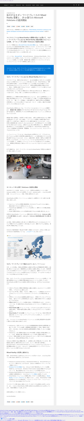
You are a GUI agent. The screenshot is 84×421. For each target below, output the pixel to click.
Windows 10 (12, 5)
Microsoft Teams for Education (63, 411)
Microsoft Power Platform (31, 416)
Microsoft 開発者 (58, 414)
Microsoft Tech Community (10, 416)
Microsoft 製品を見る (46, 410)
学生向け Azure (39, 413)
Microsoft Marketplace (21, 416)
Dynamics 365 (19, 414)
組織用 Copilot (24, 410)
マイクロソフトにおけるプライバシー (70, 416)
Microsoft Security (9, 414)
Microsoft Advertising (33, 414)
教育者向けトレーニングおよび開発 (12, 413)
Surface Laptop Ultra (16, 410)
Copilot (33, 5)
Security (41, 5)
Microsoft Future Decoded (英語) (27, 45)
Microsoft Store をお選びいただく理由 (29, 411)
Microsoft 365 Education (75, 411)
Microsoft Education (42, 411)
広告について (62, 420)
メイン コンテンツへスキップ (6, 0)
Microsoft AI (2, 414)
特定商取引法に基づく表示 (40, 420)
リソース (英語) (33, 374)
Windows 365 (18, 5)
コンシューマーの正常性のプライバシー (9, 420)
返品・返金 (13, 411)
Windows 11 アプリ (55, 410)
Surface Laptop (8, 410)
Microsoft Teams (51, 414)
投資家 (80, 416)
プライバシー (31, 420)
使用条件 (55, 420)
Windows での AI (37, 410)
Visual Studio (48, 416)
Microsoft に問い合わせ (23, 420)
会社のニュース (58, 416)
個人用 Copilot (30, 410)
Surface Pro (2, 410)
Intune (23, 5)
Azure (14, 414)
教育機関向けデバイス (52, 411)
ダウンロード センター (76, 410)
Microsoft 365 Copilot (42, 414)
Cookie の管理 (50, 420)
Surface (37, 5)
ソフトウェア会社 (41, 416)
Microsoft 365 (28, 5)
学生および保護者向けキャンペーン (28, 413)
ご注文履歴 (18, 411)
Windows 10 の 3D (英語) (15, 367)
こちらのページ (30, 231)
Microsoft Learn (65, 414)
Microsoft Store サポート (5, 411)
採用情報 (53, 416)
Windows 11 (6, 5)
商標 (58, 420)
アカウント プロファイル (65, 410)
